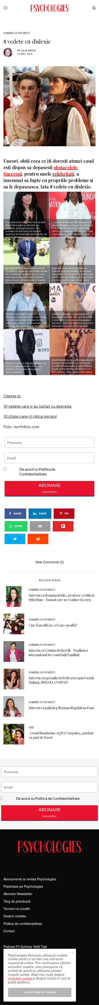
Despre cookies (14, 916)
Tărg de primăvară (16, 901)
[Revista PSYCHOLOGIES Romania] (49, 8)
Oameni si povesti (16, 33)
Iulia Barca (28, 50)
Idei (31, 727)
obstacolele (65, 167)
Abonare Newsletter (17, 893)
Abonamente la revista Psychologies (29, 879)
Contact (9, 931)
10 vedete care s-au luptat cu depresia (37, 406)
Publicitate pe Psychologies (23, 886)
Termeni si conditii (16, 908)
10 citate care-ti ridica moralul (30, 416)
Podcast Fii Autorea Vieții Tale (25, 946)
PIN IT (29, 214)
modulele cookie (20, 978)
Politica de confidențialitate (22, 923)
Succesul (12, 174)
